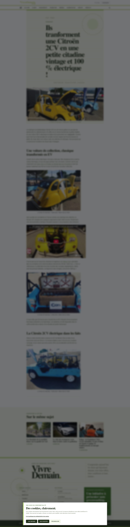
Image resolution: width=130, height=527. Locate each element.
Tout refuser (31, 521)
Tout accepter (44, 521)
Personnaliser (55, 521)
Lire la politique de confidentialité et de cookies (37, 516)
